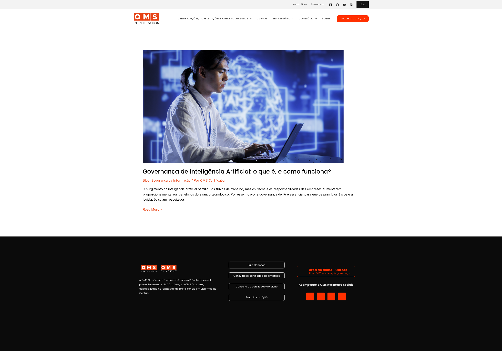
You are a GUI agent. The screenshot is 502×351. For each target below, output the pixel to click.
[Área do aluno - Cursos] (303, 271)
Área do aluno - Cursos (328, 270)
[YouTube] (344, 4)
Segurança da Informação (171, 180)
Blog (146, 180)
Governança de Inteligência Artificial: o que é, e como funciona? (237, 171)
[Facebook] (330, 4)
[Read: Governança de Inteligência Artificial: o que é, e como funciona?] (243, 106)
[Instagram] (337, 4)
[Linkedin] (351, 4)
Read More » (152, 209)
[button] (362, 4)
